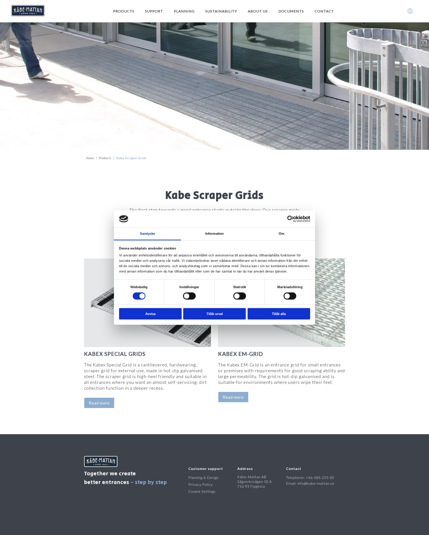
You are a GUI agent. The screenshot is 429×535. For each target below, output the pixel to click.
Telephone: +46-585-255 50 (310, 477)
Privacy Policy (200, 484)
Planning (184, 11)
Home (90, 158)
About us (258, 11)
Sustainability (221, 11)
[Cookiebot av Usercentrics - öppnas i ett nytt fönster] (290, 219)
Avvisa (150, 314)
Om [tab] (281, 233)
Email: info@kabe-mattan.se (310, 483)
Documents (291, 11)
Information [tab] (214, 233)
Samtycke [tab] (147, 233)
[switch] (189, 296)
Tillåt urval (214, 314)
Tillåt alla (279, 314)
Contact (324, 11)
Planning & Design (203, 477)
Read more (99, 402)
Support (154, 11)
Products (123, 11)
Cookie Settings (202, 491)
